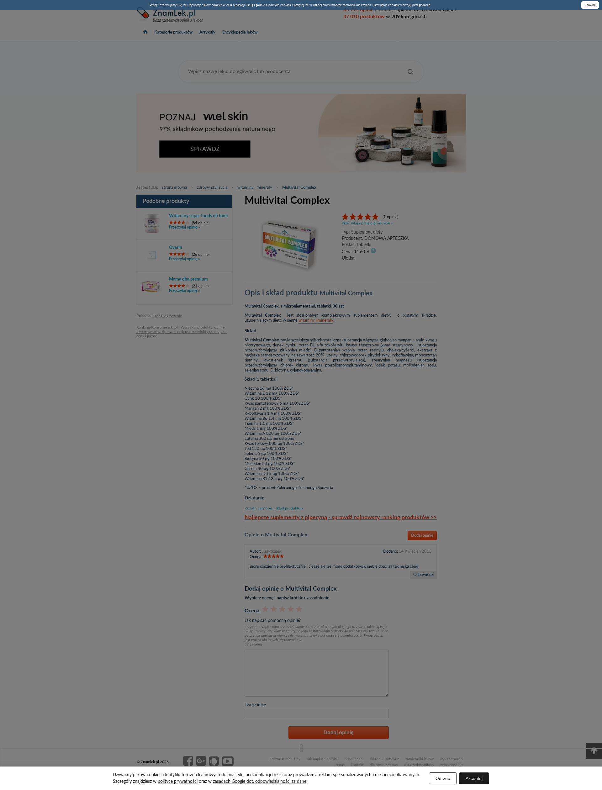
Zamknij (590, 5)
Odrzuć (443, 778)
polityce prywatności (178, 781)
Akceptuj (474, 778)
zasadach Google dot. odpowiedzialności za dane (259, 781)
